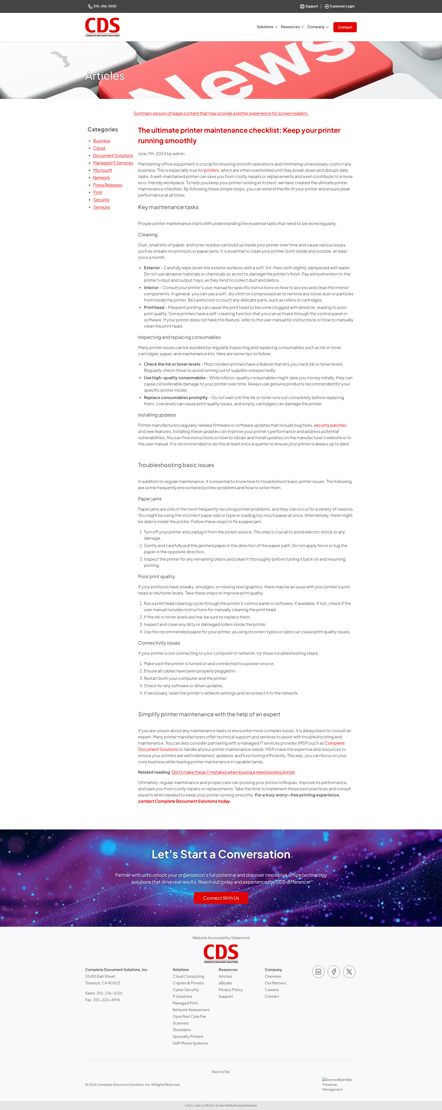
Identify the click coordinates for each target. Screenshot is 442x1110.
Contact (345, 27)
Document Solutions (113, 155)
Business (101, 140)
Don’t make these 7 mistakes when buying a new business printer (233, 772)
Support (311, 6)
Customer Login (342, 5)
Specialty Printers (188, 1036)
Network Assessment (191, 1009)
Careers (272, 989)
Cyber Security (186, 989)
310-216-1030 (105, 6)
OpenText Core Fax (189, 1016)
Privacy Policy (231, 989)
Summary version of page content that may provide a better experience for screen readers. (221, 113)
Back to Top (221, 1071)
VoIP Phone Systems (190, 1043)
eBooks (225, 982)
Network (101, 177)
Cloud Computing (188, 976)
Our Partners (275, 982)
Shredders (182, 1029)
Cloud (99, 148)
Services (101, 207)
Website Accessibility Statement (221, 937)
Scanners (181, 1023)
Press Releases (107, 184)
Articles (225, 976)
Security (101, 199)
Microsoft (102, 170)
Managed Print (185, 1002)
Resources (290, 26)
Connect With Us (221, 898)
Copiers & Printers (188, 982)
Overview (273, 976)
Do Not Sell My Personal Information (236, 1105)
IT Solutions (182, 996)
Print (97, 192)
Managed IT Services (113, 162)
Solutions (265, 26)
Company (316, 26)
